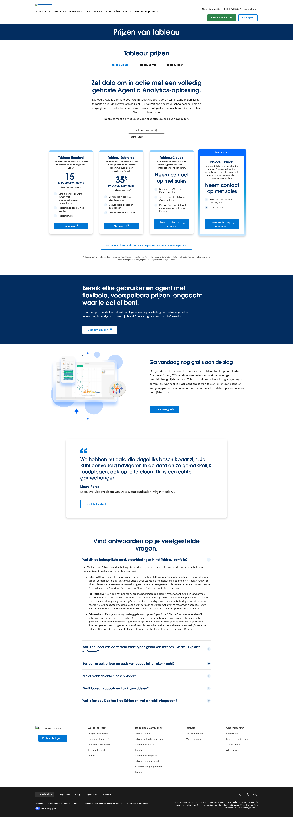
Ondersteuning (235, 727)
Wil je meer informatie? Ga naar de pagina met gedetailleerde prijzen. (146, 245)
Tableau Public (142, 733)
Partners (190, 727)
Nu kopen (248, 17)
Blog (77, 794)
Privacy (77, 803)
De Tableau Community (148, 727)
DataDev (139, 750)
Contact (92, 755)
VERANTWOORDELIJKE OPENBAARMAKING (104, 803)
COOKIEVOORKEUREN (137, 803)
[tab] (119, 65)
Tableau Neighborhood (147, 761)
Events (138, 772)
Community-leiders (144, 744)
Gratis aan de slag (221, 17)
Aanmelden (250, 9)
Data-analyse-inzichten (99, 744)
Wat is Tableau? (97, 727)
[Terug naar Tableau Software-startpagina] (48, 4)
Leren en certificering (237, 739)
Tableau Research (97, 750)
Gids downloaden (98, 329)
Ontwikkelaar (91, 794)
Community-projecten (146, 755)
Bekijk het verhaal (95, 504)
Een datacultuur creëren (100, 739)
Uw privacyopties (49, 808)
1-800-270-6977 (232, 9)
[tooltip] (156, 130)
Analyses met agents (98, 733)
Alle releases (232, 750)
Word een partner (195, 739)
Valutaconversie (145, 130)
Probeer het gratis (52, 738)
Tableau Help (233, 744)
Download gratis (164, 409)
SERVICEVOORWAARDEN (58, 803)
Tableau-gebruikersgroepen (149, 739)
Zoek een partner (194, 733)
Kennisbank (232, 733)
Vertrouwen (64, 794)
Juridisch (39, 803)
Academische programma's (148, 766)
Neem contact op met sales (170, 224)
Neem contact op (211, 9)
